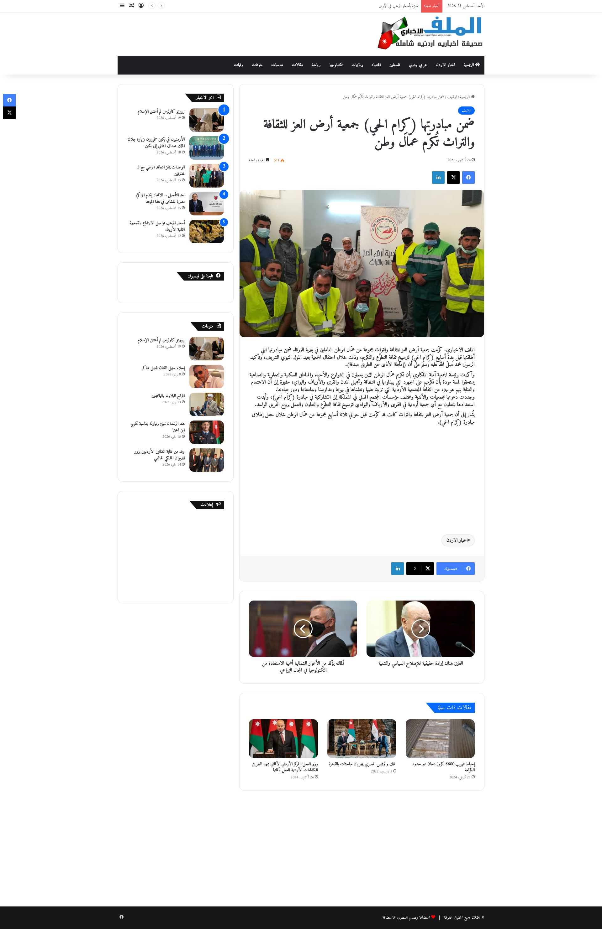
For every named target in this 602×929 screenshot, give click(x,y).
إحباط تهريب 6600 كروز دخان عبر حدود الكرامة (443, 767)
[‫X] (453, 177)
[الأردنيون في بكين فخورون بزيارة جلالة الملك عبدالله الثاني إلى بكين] (206, 148)
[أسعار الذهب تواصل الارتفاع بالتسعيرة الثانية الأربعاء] (206, 231)
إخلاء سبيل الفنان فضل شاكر (163, 368)
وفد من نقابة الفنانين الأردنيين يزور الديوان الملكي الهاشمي (160, 455)
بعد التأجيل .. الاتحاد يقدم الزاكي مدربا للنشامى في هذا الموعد (160, 198)
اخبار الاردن (445, 65)
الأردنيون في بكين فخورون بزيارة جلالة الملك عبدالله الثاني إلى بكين (156, 143)
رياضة (316, 65)
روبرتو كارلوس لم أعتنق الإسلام (161, 112)
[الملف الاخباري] (426, 34)
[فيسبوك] (468, 177)
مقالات (297, 65)
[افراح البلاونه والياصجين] (206, 404)
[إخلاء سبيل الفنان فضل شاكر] (206, 376)
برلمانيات (357, 65)
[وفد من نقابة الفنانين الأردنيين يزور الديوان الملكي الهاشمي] (206, 460)
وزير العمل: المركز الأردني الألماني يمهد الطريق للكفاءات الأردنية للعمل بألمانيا (285, 767)
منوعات (257, 65)
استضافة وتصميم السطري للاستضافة (406, 917)
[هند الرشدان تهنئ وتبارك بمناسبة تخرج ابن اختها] (206, 432)
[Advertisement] (238, 33)
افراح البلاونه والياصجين (168, 396)
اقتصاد (376, 65)
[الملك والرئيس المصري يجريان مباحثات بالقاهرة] (361, 738)
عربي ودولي (418, 65)
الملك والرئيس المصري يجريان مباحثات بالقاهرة (362, 764)
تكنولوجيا (336, 65)
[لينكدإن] (438, 177)
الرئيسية (469, 65)
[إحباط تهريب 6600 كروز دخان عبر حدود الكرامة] (440, 738)
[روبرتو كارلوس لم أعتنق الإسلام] (206, 120)
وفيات (238, 65)
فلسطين (394, 65)
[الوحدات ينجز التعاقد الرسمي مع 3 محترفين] (206, 176)
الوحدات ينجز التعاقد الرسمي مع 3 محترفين (161, 170)
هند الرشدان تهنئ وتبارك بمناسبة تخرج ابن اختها (158, 427)
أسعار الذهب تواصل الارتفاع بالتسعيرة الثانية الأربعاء (157, 226)
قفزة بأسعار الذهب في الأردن (398, 6)
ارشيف (452, 97)
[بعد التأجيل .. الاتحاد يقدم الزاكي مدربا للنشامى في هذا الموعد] (206, 203)
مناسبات (277, 65)
